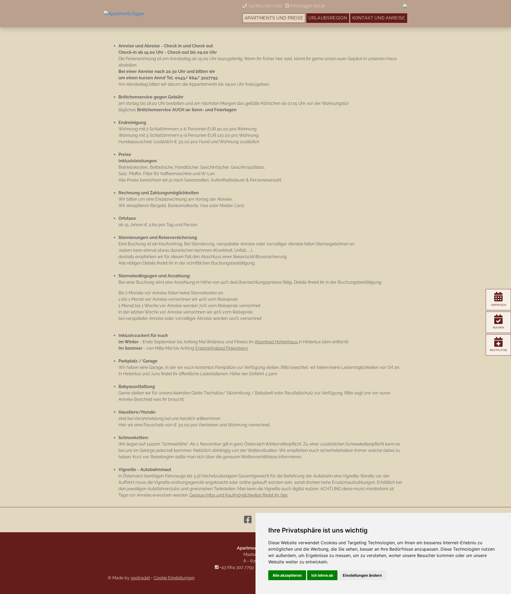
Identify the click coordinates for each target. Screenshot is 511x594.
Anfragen (498, 304)
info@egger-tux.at (307, 5)
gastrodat (140, 577)
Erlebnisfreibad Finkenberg (221, 348)
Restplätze (498, 350)
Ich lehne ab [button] (322, 575)
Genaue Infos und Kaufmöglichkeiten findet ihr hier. (238, 495)
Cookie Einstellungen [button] (174, 577)
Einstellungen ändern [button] (362, 575)
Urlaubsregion (327, 17)
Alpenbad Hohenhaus (277, 341)
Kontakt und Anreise (378, 17)
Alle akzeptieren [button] (287, 575)
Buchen (498, 327)
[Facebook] (248, 520)
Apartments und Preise (274, 17)
